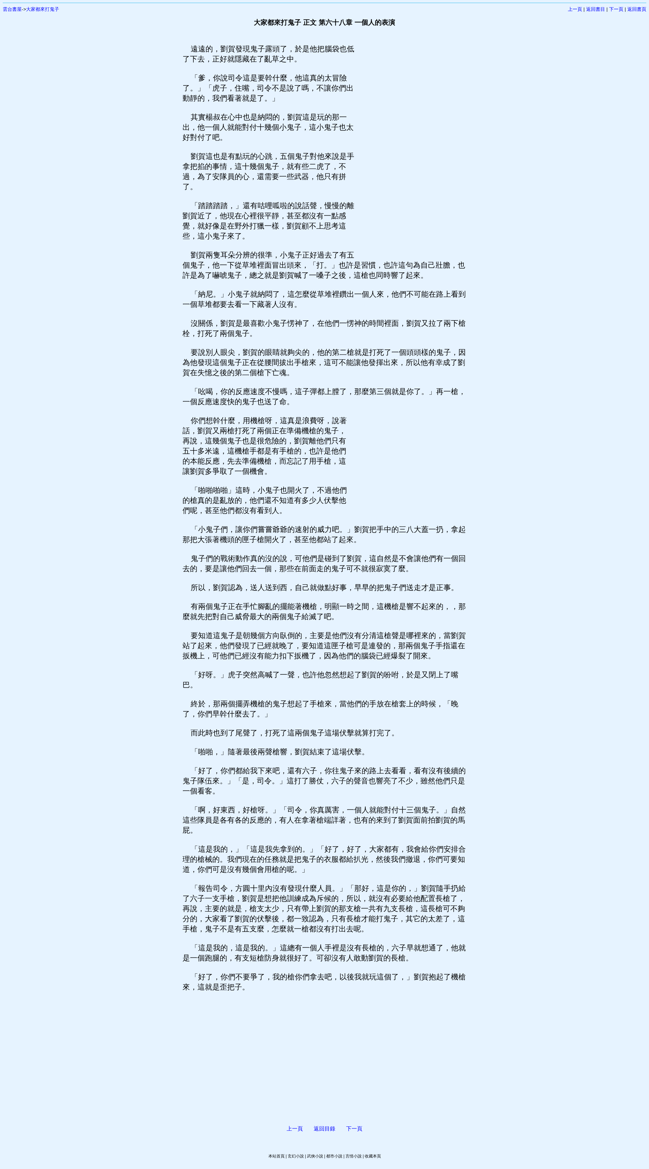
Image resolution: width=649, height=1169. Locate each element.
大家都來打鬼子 (42, 9)
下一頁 (616, 9)
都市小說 (334, 1156)
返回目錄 (324, 1128)
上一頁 (575, 9)
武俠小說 (315, 1156)
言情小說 (353, 1156)
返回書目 (595, 9)
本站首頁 (276, 1156)
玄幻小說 (296, 1156)
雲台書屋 (12, 9)
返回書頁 (636, 9)
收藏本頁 (373, 1156)
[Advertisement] (410, 145)
